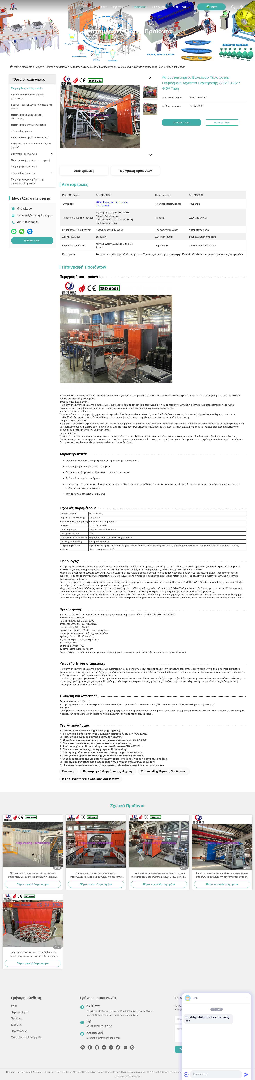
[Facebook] (89, 1048)
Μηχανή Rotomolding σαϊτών (51, 66)
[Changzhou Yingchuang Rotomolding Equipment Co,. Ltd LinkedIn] (111, 1048)
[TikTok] (118, 1048)
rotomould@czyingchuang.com (36, 215)
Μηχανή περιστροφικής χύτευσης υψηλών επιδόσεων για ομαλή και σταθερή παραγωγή (32, 875)
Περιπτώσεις (19, 1030)
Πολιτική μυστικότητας (18, 1072)
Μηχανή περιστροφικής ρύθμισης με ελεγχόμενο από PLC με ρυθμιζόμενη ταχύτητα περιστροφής (222, 875)
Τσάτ (213, 7)
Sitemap (37, 1072)
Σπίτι (104, 7)
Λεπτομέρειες (84, 171)
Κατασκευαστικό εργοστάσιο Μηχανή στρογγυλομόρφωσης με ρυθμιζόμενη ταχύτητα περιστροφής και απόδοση (96, 875)
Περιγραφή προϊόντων (135, 171)
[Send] (246, 1074)
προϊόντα (138, 7)
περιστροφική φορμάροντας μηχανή (107, 771)
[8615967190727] (125, 1048)
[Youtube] (103, 1048)
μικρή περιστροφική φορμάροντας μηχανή (91, 778)
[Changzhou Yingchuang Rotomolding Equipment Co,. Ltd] (13, 7)
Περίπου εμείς (120, 7)
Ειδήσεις (16, 1024)
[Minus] (246, 998)
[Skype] (30, 231)
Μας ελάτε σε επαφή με (181, 7)
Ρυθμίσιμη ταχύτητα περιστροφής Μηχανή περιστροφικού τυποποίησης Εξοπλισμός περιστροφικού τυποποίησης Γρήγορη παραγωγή (33, 954)
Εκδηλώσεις (160, 7)
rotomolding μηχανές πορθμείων (163, 771)
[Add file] (186, 1074)
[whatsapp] (14, 231)
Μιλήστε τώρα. (32, 240)
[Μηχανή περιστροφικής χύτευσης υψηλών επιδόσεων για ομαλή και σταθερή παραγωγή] (33, 843)
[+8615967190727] (132, 1048)
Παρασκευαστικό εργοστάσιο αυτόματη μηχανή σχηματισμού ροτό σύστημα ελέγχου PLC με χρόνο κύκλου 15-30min (159, 875)
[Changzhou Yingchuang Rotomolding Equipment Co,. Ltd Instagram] (96, 1048)
